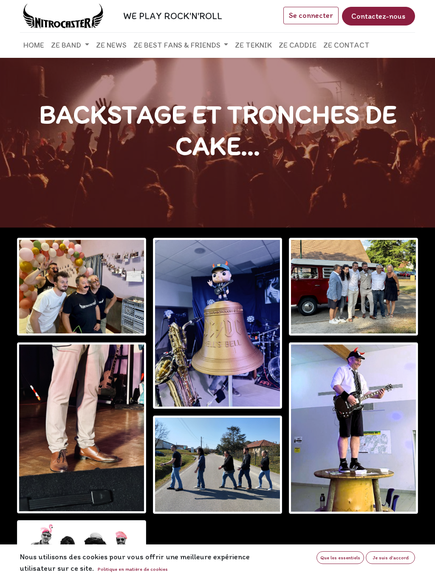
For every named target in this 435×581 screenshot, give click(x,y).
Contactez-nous (378, 16)
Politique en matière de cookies (133, 569)
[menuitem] (34, 45)
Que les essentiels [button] (340, 558)
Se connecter (311, 15)
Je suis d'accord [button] (391, 558)
